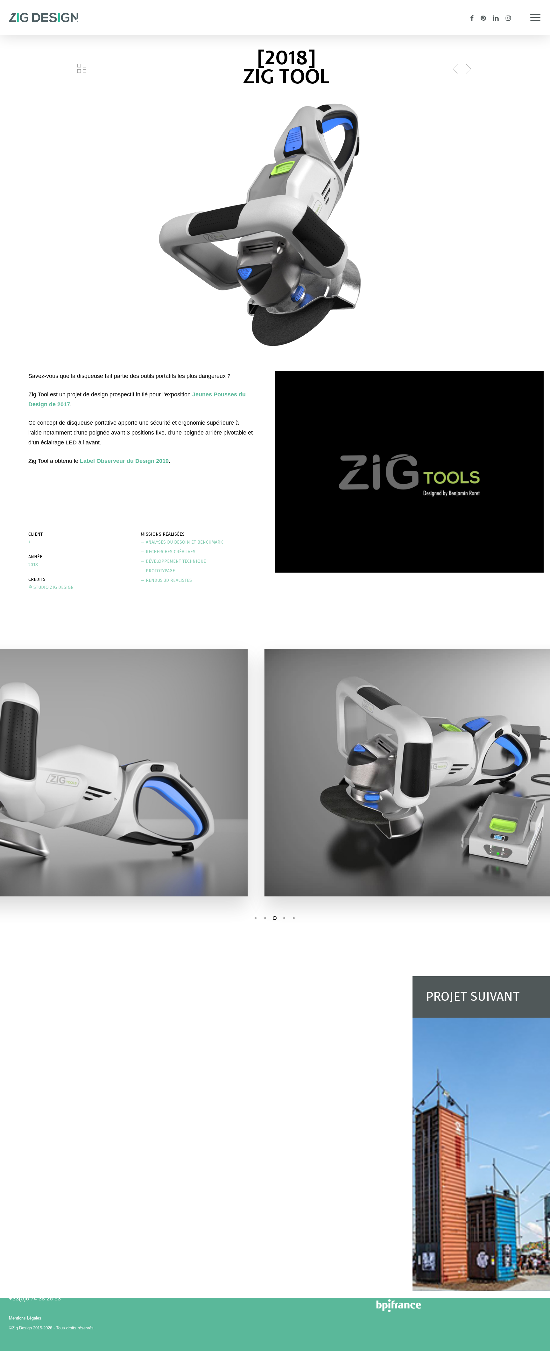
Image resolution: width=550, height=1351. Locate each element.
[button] (535, 17)
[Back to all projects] (81, 68)
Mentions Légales (25, 1318)
